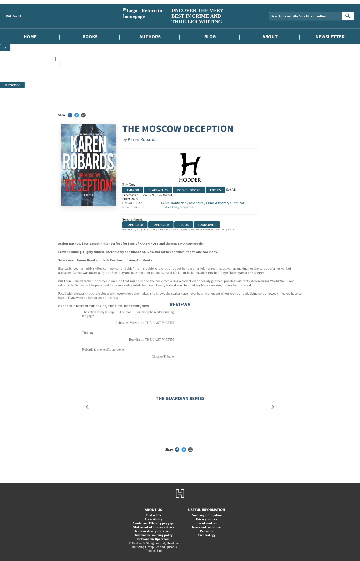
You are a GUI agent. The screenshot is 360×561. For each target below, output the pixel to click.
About (270, 36)
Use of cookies (206, 523)
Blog (210, 36)
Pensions (206, 531)
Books (90, 36)
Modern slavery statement (153, 531)
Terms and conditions (206, 527)
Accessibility (153, 519)
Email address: (10, 63)
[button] (87, 407)
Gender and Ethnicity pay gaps (153, 523)
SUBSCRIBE (12, 85)
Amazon (133, 190)
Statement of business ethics (153, 527)
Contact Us (153, 515)
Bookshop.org (188, 190)
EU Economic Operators (153, 539)
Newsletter (330, 36)
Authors (150, 36)
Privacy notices (206, 519)
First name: (8, 58)
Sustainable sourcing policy (153, 535)
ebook (184, 225)
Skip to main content (13, 2)
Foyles (215, 190)
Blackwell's (158, 190)
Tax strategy (206, 535)
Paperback (161, 225)
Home (30, 36)
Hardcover (207, 225)
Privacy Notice (142, 76)
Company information (206, 515)
